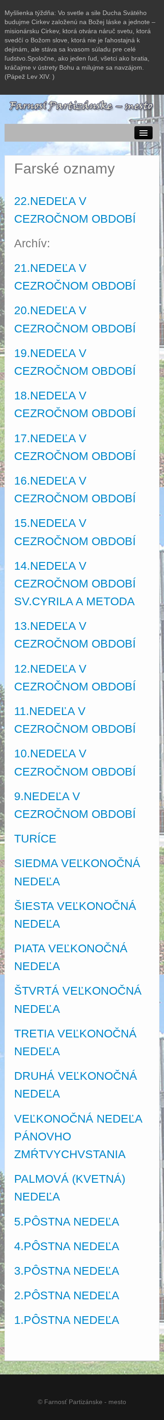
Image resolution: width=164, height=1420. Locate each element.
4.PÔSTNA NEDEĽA (66, 1246)
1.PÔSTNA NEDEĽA (66, 1320)
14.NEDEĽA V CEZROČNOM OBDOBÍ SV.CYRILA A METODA (75, 584)
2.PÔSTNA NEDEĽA (66, 1295)
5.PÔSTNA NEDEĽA (66, 1222)
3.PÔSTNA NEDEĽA (66, 1271)
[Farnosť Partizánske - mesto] (82, 105)
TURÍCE (35, 839)
